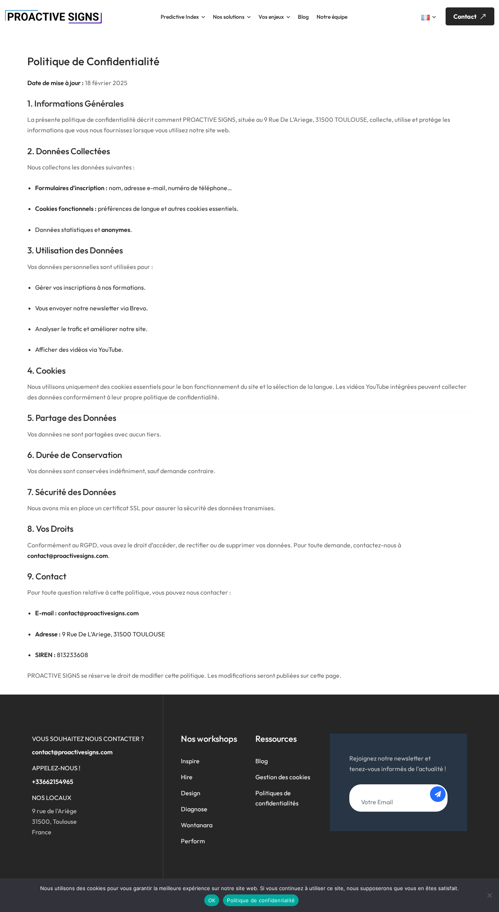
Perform (193, 841)
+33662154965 (52, 782)
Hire (187, 777)
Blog (303, 16)
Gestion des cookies (282, 777)
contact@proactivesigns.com (72, 752)
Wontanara (196, 825)
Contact (465, 16)
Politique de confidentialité (261, 900)
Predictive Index (180, 16)
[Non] (489, 895)
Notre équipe (332, 16)
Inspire (190, 761)
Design (190, 793)
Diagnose (194, 809)
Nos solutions (228, 16)
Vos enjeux (271, 16)
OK (212, 900)
